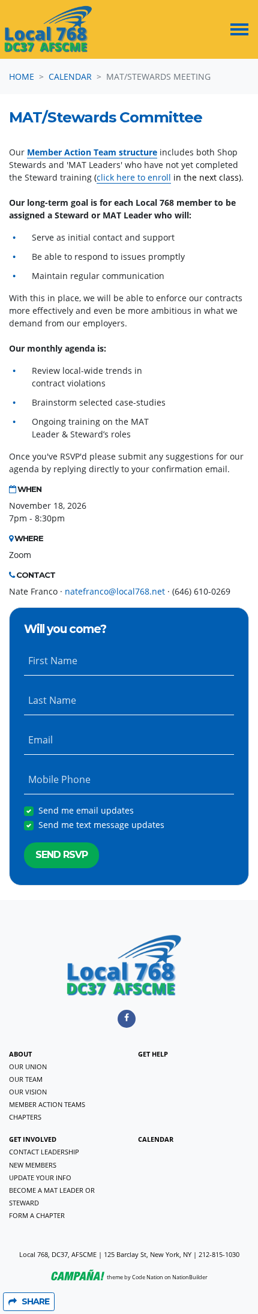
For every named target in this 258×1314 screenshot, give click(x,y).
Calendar (70, 76)
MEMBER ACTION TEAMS (47, 1104)
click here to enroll (134, 177)
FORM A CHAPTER (37, 1215)
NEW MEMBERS (32, 1164)
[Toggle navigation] (239, 29)
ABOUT (20, 1053)
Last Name (52, 700)
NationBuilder (190, 1277)
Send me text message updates (101, 824)
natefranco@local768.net (115, 591)
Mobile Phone (59, 779)
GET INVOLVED (32, 1139)
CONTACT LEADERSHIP (44, 1151)
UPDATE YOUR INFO (40, 1177)
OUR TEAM (26, 1079)
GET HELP (153, 1053)
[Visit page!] (127, 1017)
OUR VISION (28, 1091)
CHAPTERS (25, 1116)
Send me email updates (86, 810)
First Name (52, 660)
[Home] (48, 29)
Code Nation (147, 1277)
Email (40, 739)
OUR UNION (28, 1066)
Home (21, 76)
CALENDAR (155, 1139)
